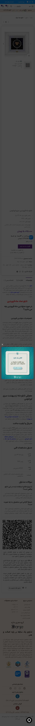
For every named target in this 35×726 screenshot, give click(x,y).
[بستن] (2, 344)
